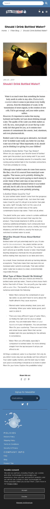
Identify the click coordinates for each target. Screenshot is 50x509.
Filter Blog (15, 31)
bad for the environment (12, 244)
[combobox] (23, 3)
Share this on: (25, 375)
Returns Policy (9, 437)
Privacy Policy (12, 484)
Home (4, 31)
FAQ (5, 456)
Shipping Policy (9, 440)
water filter (12, 287)
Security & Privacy (11, 448)
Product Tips (8, 463)
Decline (24, 497)
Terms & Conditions (11, 444)
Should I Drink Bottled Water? (21, 84)
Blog (5, 460)
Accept (24, 490)
